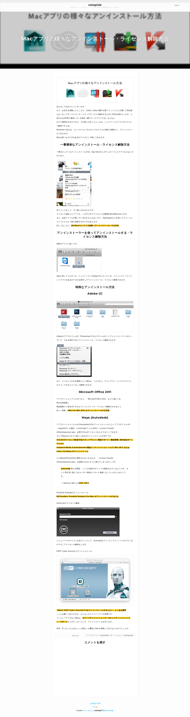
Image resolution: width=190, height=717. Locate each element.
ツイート (75, 636)
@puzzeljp (65, 469)
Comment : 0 (106, 635)
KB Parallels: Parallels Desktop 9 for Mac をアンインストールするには (88, 496)
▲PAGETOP (95, 703)
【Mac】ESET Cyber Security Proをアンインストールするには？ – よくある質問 (91, 610)
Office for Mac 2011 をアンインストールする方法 (89, 410)
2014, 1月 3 (84, 483)
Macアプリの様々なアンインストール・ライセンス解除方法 (95, 38)
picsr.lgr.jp (87, 710)
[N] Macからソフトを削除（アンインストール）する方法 (95, 225)
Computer (128, 635)
